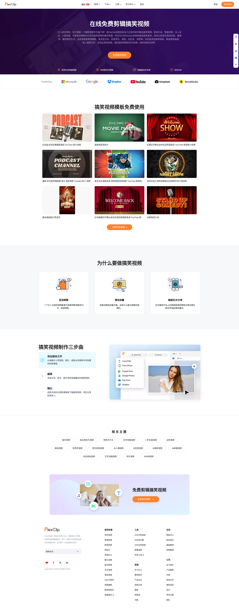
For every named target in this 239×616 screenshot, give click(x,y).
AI (108, 4)
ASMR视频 (148, 456)
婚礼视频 (108, 560)
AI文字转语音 (140, 535)
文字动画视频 (111, 456)
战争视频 (170, 440)
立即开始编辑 (118, 227)
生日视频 (108, 570)
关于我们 (170, 565)
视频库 (137, 595)
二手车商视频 (151, 440)
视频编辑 (108, 585)
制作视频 (227, 4)
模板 (83, 4)
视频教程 (170, 550)
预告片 (107, 550)
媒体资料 (170, 585)
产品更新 (170, 570)
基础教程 (170, 545)
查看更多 (108, 595)
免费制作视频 (119, 55)
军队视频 (130, 456)
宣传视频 (108, 535)
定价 (142, 4)
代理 (168, 575)
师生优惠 (170, 595)
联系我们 (170, 540)
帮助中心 (170, 535)
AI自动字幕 (139, 540)
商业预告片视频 (87, 440)
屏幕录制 (138, 550)
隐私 (168, 600)
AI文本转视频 (140, 545)
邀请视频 (108, 575)
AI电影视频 (157, 448)
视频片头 (108, 555)
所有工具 (138, 555)
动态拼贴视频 (89, 456)
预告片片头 (108, 440)
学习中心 (130, 4)
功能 (136, 600)
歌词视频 (108, 565)
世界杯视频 (77, 448)
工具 (117, 4)
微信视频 (59, 448)
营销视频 (108, 540)
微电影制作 (109, 590)
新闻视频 (108, 545)
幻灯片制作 (109, 580)
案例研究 (138, 575)
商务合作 (170, 580)
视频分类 (138, 585)
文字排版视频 (129, 440)
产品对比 (138, 580)
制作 (96, 4)
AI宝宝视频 (138, 448)
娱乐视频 (66, 440)
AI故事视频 (177, 448)
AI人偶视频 (118, 448)
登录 (216, 4)
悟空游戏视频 (98, 448)
